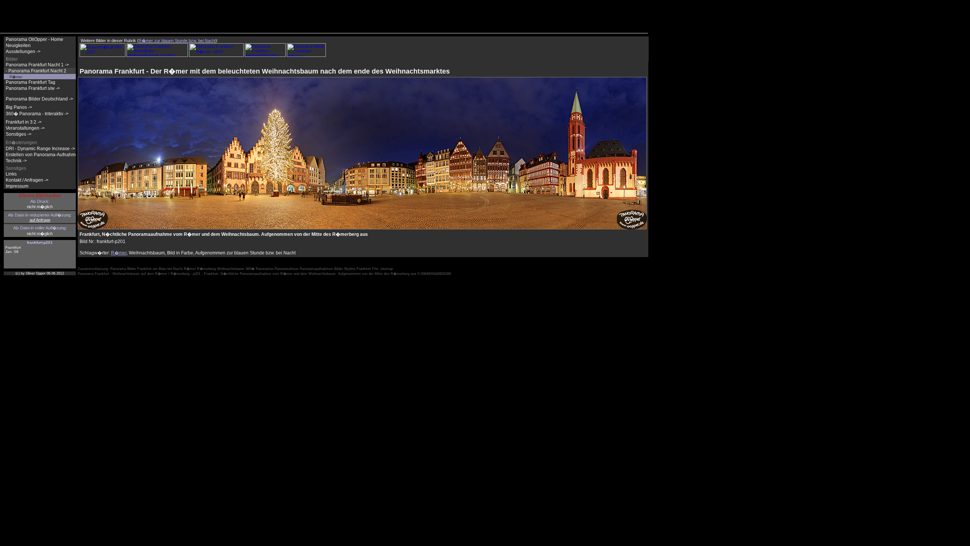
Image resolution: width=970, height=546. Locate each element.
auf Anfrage (40, 220)
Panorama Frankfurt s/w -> (33, 88)
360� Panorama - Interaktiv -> (37, 113)
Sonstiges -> (18, 134)
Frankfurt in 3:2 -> (24, 122)
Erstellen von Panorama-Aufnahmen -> (46, 154)
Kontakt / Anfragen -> (27, 180)
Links (11, 174)
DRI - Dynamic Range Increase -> (40, 148)
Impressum (17, 186)
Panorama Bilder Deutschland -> (39, 99)
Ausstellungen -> (23, 51)
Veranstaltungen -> (25, 128)
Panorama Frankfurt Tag (30, 82)
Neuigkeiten (18, 45)
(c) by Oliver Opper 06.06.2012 (40, 273)
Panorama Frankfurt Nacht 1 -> (37, 64)
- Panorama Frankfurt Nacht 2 (36, 71)
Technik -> (16, 160)
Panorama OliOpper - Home (34, 39)
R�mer (119, 253)
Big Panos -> (19, 107)
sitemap (386, 269)
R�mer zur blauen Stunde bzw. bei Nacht (177, 40)
